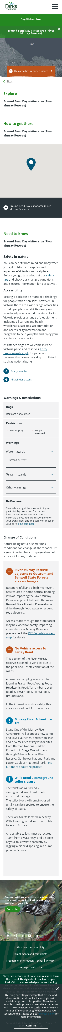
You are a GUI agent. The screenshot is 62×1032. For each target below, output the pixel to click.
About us (22, 947)
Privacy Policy (47, 1013)
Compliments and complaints (30, 954)
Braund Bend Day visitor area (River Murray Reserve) (30, 207)
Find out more (26, 523)
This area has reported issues (31, 71)
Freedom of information (20, 960)
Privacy (8, 928)
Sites (10, 81)
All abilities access (21, 379)
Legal (40, 960)
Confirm (31, 1025)
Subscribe (12, 909)
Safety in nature (20, 371)
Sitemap (23, 967)
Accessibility (37, 947)
